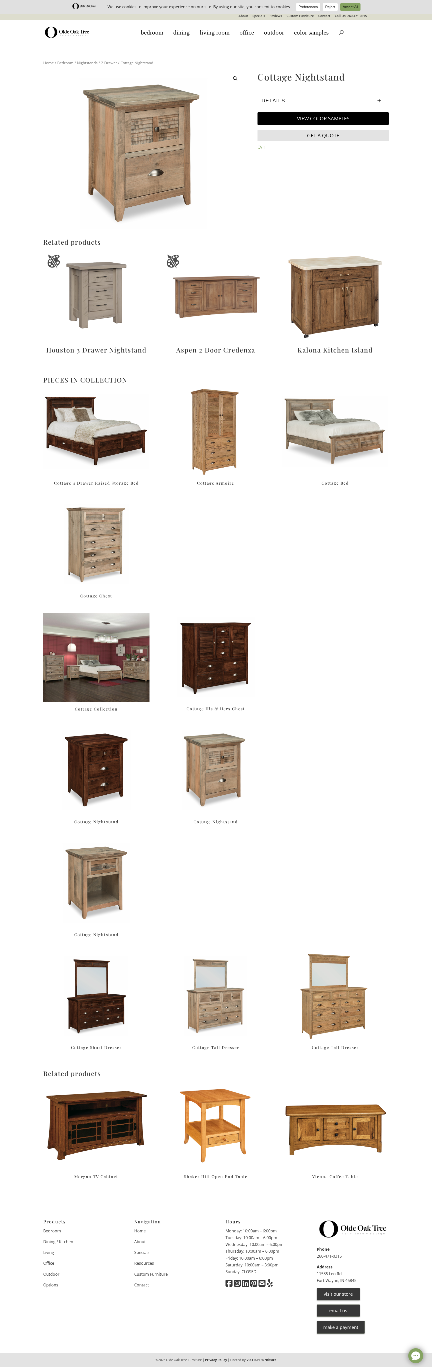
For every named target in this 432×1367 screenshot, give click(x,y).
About (243, 16)
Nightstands (87, 62)
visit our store (338, 1294)
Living (48, 1252)
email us (338, 1310)
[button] (235, 78)
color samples (311, 32)
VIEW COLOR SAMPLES (323, 118)
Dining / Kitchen (58, 1241)
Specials (258, 16)
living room (215, 32)
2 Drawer (109, 62)
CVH (262, 147)
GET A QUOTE (323, 135)
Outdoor (51, 1274)
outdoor (274, 32)
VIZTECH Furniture (261, 1359)
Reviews (276, 16)
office (247, 32)
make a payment (340, 1327)
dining (181, 32)
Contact (324, 16)
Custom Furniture (300, 16)
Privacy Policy (216, 1359)
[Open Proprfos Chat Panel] (415, 1355)
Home (48, 62)
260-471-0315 (329, 1256)
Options (50, 1285)
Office (48, 1263)
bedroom (152, 32)
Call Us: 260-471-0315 (351, 16)
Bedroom (65, 62)
